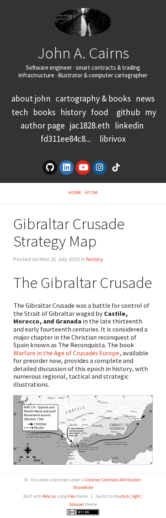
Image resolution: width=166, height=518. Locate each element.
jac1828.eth (90, 125)
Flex (71, 496)
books (44, 112)
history (73, 112)
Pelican (49, 496)
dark (124, 496)
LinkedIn (129, 125)
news (145, 98)
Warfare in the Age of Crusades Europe (66, 353)
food (99, 112)
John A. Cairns (83, 53)
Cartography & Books (94, 98)
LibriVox (113, 138)
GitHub (128, 112)
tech (20, 112)
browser (76, 504)
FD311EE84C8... (66, 138)
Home (74, 192)
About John (31, 98)
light (136, 496)
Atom (91, 192)
